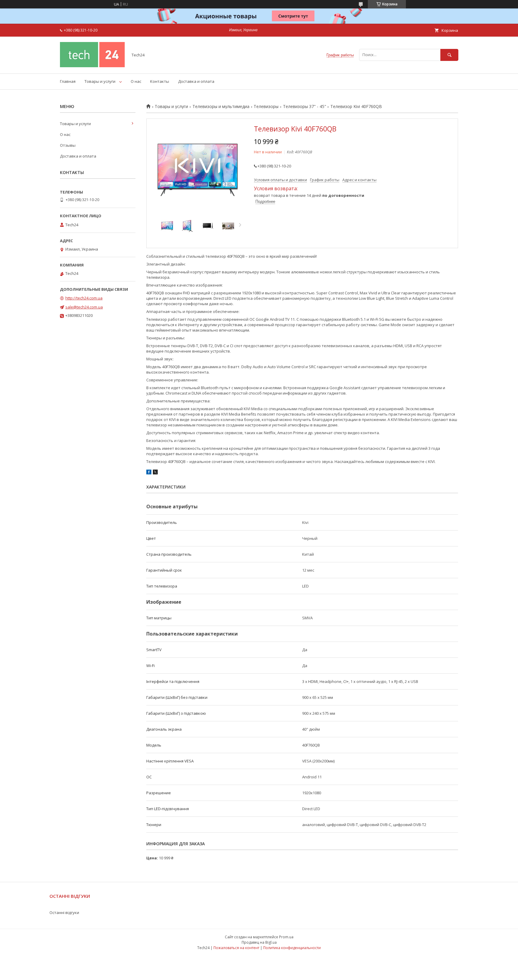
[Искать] (449, 55)
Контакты (159, 81)
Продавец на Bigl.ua (259, 942)
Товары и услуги (100, 81)
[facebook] (148, 473)
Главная (68, 81)
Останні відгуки (64, 912)
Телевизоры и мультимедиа (220, 106)
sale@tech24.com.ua (84, 307)
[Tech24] (92, 65)
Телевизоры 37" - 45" (304, 106)
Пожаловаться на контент (236, 947)
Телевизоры (266, 106)
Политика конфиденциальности (292, 947)
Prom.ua (286, 936)
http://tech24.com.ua (84, 298)
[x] (155, 473)
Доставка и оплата (196, 81)
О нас (136, 81)
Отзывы (68, 145)
